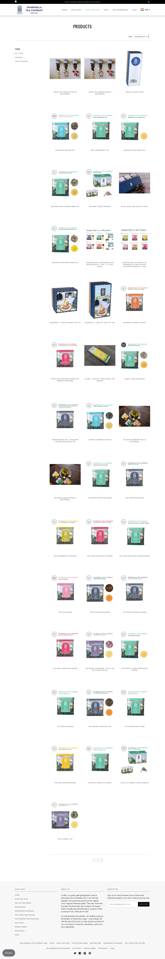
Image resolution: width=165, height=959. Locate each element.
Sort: (131, 36)
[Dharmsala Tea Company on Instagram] (85, 954)
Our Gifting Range (23, 903)
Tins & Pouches (21, 61)
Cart (134, 10)
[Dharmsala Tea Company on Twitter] (75, 954)
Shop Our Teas (92, 10)
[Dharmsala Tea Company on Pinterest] (90, 954)
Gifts (106, 10)
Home (64, 10)
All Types (19, 53)
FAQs (17, 935)
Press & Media (21, 927)
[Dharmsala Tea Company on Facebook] (80, 954)
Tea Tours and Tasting (25, 915)
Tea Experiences (120, 10)
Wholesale (20, 931)
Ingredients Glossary (24, 911)
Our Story (76, 10)
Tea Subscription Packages (27, 919)
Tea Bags (19, 57)
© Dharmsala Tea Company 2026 (33, 943)
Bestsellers (20, 907)
